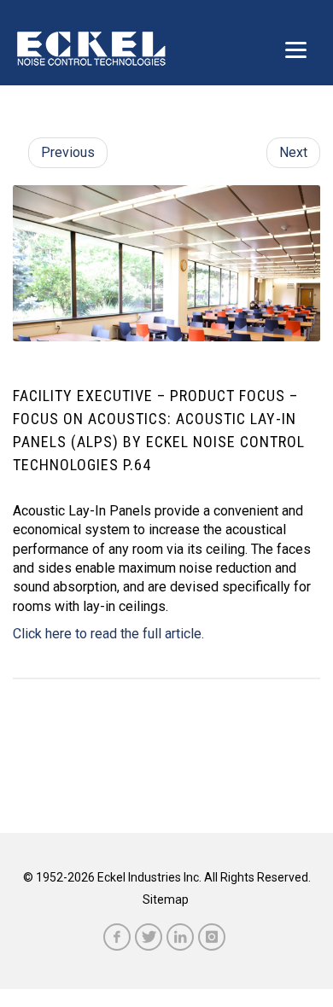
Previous (68, 152)
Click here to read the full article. (108, 634)
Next (293, 152)
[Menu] (295, 49)
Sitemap (166, 899)
